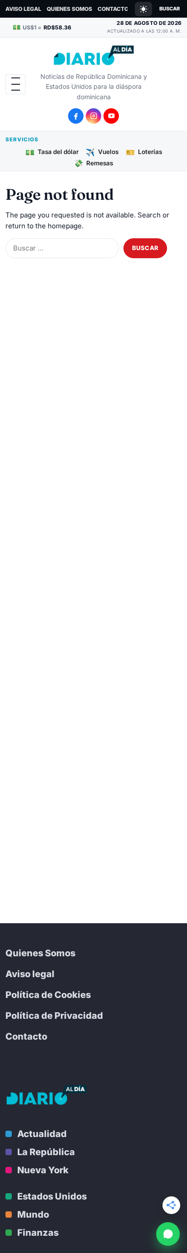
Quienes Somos (69, 8)
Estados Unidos (52, 1196)
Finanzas (38, 1232)
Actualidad (42, 1133)
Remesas (93, 163)
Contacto (113, 8)
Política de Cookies (48, 994)
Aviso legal (23, 8)
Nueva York (43, 1170)
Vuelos (102, 151)
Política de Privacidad (54, 1015)
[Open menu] (15, 84)
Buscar (169, 8)
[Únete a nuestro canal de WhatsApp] (168, 1234)
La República (46, 1152)
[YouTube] (111, 116)
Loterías (144, 151)
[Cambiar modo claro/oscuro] (143, 9)
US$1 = (42, 27)
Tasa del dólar (52, 151)
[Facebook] (76, 116)
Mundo (33, 1214)
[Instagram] (93, 116)
